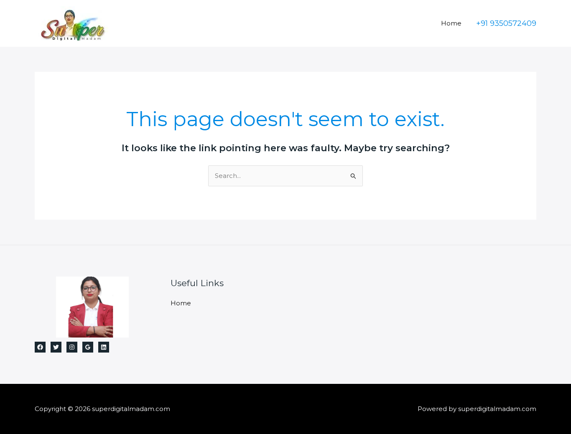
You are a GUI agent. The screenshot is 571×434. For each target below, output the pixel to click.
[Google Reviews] (87, 347)
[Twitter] (56, 347)
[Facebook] (40, 347)
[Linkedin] (103, 347)
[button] (506, 23)
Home (451, 23)
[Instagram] (71, 347)
